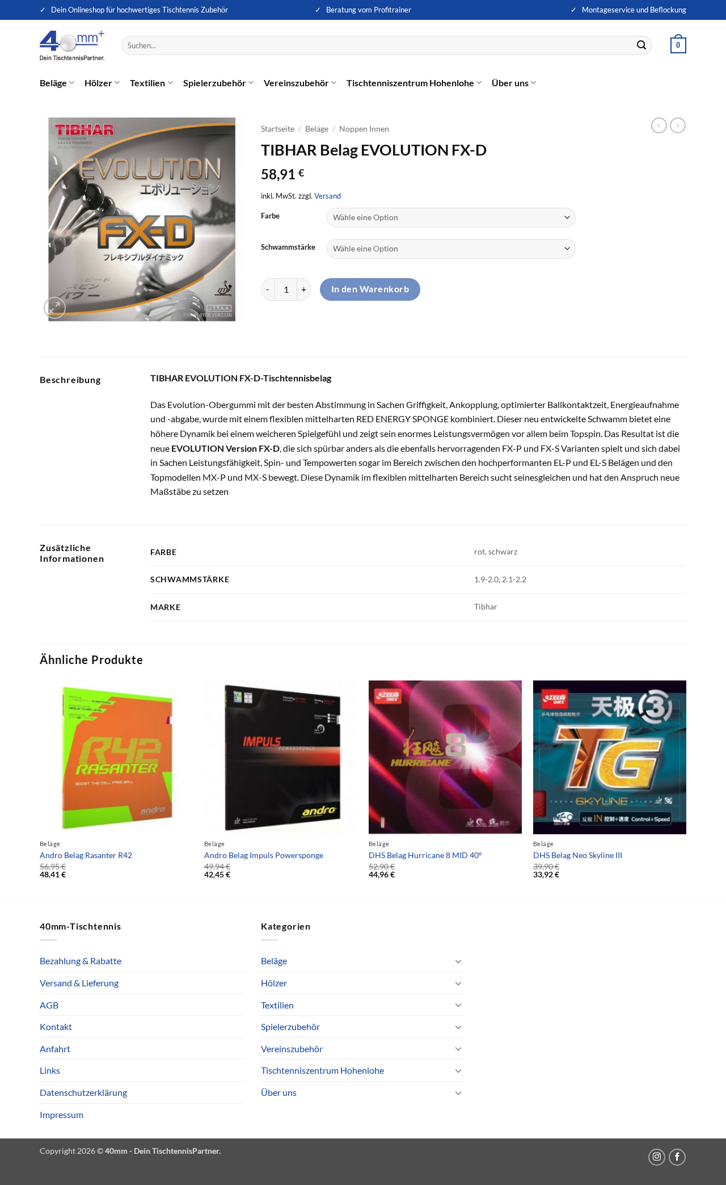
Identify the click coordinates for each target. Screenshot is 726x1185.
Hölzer (98, 82)
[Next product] (659, 125)
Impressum (61, 1114)
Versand (327, 195)
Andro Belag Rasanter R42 (86, 855)
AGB (49, 1004)
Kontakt (56, 1026)
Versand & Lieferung (79, 982)
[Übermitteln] (642, 45)
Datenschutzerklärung (83, 1092)
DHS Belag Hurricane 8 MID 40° (425, 855)
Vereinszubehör (296, 82)
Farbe (270, 216)
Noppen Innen (364, 128)
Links (50, 1070)
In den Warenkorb (370, 289)
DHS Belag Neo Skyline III (577, 855)
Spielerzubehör (214, 82)
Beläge (53, 82)
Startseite (277, 128)
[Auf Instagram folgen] (656, 1157)
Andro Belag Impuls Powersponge (263, 855)
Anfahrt (55, 1048)
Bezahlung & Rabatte (80, 960)
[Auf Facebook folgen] (677, 1157)
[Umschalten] (458, 961)
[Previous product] (678, 125)
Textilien (147, 82)
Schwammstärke (288, 247)
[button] (678, 45)
